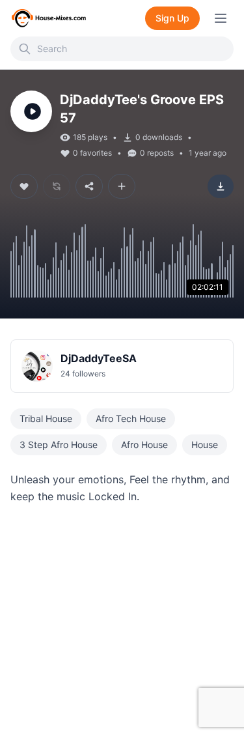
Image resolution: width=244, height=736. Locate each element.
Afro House (144, 444)
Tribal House (46, 418)
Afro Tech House (131, 418)
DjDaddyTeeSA (99, 358)
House (204, 444)
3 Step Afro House (59, 444)
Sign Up (172, 17)
